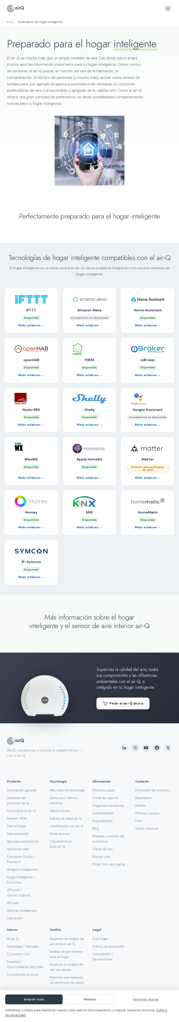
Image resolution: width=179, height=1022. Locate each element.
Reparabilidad (102, 821)
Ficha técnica (59, 834)
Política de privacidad (108, 946)
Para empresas (18, 834)
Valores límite (60, 811)
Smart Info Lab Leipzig (109, 864)
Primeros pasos (104, 790)
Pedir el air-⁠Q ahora (126, 703)
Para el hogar (16, 826)
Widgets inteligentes (22, 870)
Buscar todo (101, 857)
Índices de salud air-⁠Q (66, 818)
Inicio (10, 22)
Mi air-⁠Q (13, 939)
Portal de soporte (106, 798)
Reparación (143, 798)
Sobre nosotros (146, 829)
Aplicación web (18, 849)
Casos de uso (103, 849)
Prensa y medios (147, 813)
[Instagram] (135, 748)
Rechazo (90, 999)
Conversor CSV (18, 954)
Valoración (14, 918)
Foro (138, 821)
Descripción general (21, 790)
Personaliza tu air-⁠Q (21, 811)
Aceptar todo (34, 999)
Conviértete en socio (22, 975)
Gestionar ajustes (146, 999)
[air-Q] (15, 741)
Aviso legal (100, 939)
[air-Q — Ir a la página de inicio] (15, 8)
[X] (168, 748)
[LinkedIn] (124, 748)
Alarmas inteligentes (22, 911)
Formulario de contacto (152, 790)
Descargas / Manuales (23, 946)
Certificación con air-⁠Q (66, 826)
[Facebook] (157, 748)
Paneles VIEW (17, 818)
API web (13, 903)
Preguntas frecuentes (108, 806)
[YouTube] (146, 748)
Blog (96, 829)
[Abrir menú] (168, 8)
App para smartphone (23, 841)
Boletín (140, 806)
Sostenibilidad (103, 813)
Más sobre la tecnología (67, 790)
